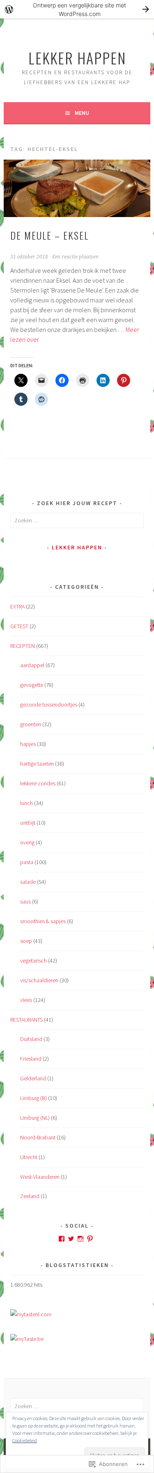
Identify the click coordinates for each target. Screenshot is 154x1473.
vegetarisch (33, 960)
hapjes (28, 744)
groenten (30, 724)
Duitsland (31, 1039)
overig (27, 842)
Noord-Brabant (37, 1137)
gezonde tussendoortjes (48, 704)
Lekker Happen (77, 58)
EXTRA (17, 606)
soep (26, 941)
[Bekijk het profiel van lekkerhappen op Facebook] (61, 1238)
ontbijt (27, 822)
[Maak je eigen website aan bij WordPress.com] (77, 9)
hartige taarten (37, 763)
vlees (26, 1000)
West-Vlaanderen (40, 1176)
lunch (26, 803)
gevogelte (31, 684)
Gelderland (33, 1078)
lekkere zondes (37, 783)
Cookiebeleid (24, 1440)
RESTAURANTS (26, 1019)
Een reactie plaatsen (75, 257)
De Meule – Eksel (49, 235)
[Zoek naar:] (76, 520)
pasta (26, 862)
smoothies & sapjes (43, 921)
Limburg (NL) (35, 1117)
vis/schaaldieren (39, 980)
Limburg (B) (33, 1098)
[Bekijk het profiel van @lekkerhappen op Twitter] (71, 1238)
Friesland (30, 1058)
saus (25, 901)
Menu (82, 113)
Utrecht (28, 1157)
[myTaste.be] (27, 1339)
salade (28, 881)
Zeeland (29, 1196)
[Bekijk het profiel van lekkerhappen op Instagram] (80, 1238)
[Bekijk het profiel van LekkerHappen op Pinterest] (90, 1238)
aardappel (32, 665)
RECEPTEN (22, 646)
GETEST (19, 626)
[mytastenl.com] (30, 1314)
